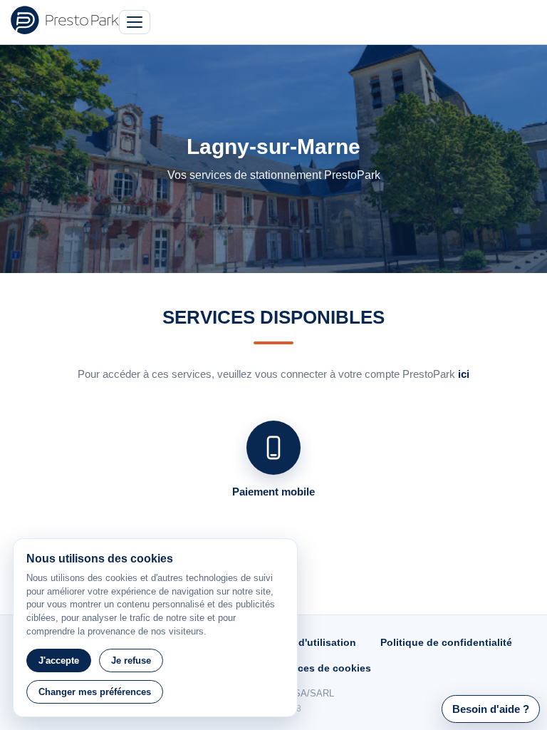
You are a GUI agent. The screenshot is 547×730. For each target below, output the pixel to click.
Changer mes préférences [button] (94, 692)
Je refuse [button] (131, 660)
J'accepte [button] (58, 660)
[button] (491, 709)
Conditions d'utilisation (298, 642)
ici (463, 374)
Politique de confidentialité (446, 642)
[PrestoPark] (65, 20)
